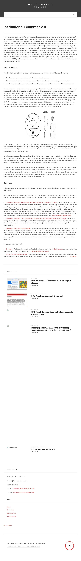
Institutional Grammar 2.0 (40, 251)
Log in (9, 507)
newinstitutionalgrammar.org (61, 215)
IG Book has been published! (43, 449)
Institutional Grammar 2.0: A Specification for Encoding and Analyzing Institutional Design (36, 218)
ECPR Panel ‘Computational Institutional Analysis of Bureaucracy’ (52, 313)
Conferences (35, 309)
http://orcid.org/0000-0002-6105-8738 (24, 488)
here (50, 100)
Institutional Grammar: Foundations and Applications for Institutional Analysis (31, 202)
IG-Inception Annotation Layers (16, 254)
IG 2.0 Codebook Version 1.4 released (46, 296)
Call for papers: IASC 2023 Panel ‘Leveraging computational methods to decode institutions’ (51, 329)
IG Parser (9, 249)
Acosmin (38, 546)
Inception (73, 256)
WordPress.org (11, 516)
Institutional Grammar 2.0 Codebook (18, 228)
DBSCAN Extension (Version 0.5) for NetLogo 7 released (51, 281)
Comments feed (11, 513)
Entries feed (10, 510)
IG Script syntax (57, 249)
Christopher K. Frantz (40, 6)
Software (34, 278)
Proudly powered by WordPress (15, 546)
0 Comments (34, 285)
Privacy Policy (8, 525)
